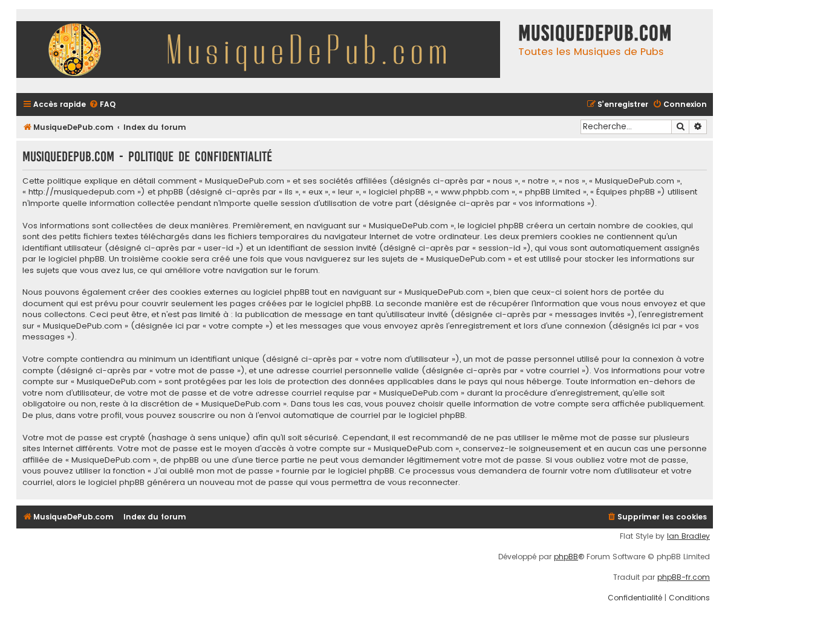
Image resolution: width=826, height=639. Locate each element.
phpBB (566, 557)
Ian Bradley (688, 536)
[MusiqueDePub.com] (264, 51)
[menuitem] (102, 105)
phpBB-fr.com (683, 577)
